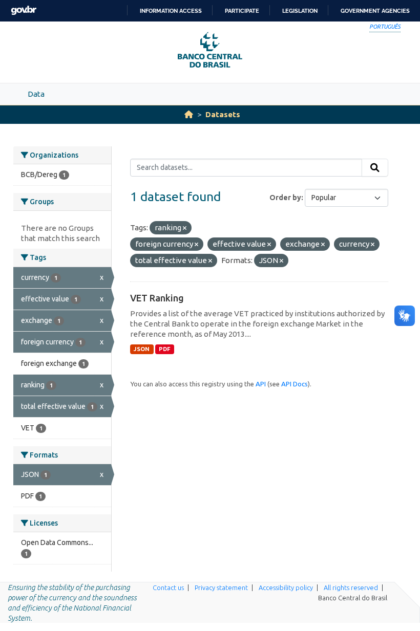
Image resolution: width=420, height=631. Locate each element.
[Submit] (375, 168)
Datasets (222, 114)
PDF (165, 349)
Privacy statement (221, 587)
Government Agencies (375, 10)
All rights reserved (351, 587)
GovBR (23, 10)
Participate (242, 10)
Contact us (168, 587)
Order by (285, 197)
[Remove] (184, 228)
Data (36, 94)
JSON (142, 349)
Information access (171, 10)
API (261, 383)
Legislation (300, 10)
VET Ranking (157, 298)
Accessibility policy (286, 587)
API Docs (294, 383)
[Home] (188, 114)
